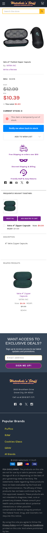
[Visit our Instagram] (31, 404)
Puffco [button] (9, 428)
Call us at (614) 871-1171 (23, 397)
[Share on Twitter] (22, 182)
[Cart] (43, 3)
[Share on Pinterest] (27, 182)
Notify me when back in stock (23, 128)
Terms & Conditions (33, 525)
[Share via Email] (11, 182)
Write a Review (10, 69)
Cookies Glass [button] (13, 441)
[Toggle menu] (3, 3)
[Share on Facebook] (5, 182)
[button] (23, 136)
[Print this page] (16, 182)
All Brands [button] (10, 454)
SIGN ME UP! (23, 366)
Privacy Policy (9, 525)
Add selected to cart (29, 218)
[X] (26, 404)
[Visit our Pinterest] (20, 404)
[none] (23, 37)
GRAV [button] (8, 447)
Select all (10, 218)
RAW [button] (7, 435)
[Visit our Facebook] (15, 404)
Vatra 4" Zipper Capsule (24, 294)
